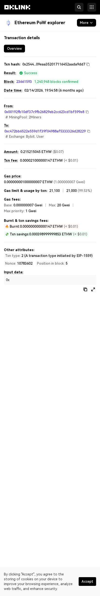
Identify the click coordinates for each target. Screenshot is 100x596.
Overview (14, 49)
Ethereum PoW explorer (40, 22)
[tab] (14, 48)
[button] (17, 11)
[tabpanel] (50, 177)
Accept (87, 581)
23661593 (24, 82)
